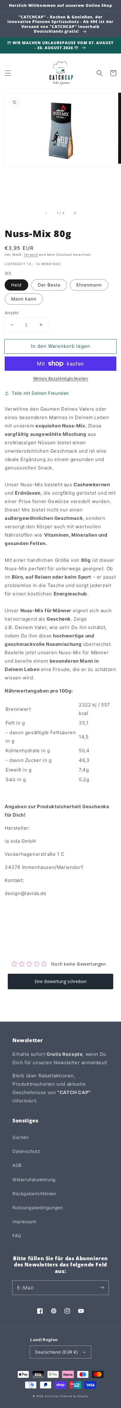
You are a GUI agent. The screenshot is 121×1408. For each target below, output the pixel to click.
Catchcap (52, 1396)
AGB (17, 1165)
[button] (8, 73)
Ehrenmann (89, 284)
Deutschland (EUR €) (56, 1352)
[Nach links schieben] (46, 213)
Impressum (24, 1221)
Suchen (20, 1137)
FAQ (16, 1235)
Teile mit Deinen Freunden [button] (40, 393)
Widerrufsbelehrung (34, 1179)
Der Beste (49, 284)
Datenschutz (26, 1151)
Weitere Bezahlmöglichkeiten (60, 378)
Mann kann (23, 298)
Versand (31, 254)
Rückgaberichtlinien (34, 1193)
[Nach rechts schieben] (75, 213)
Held (16, 284)
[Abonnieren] (102, 1287)
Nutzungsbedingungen (37, 1207)
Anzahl (11, 312)
